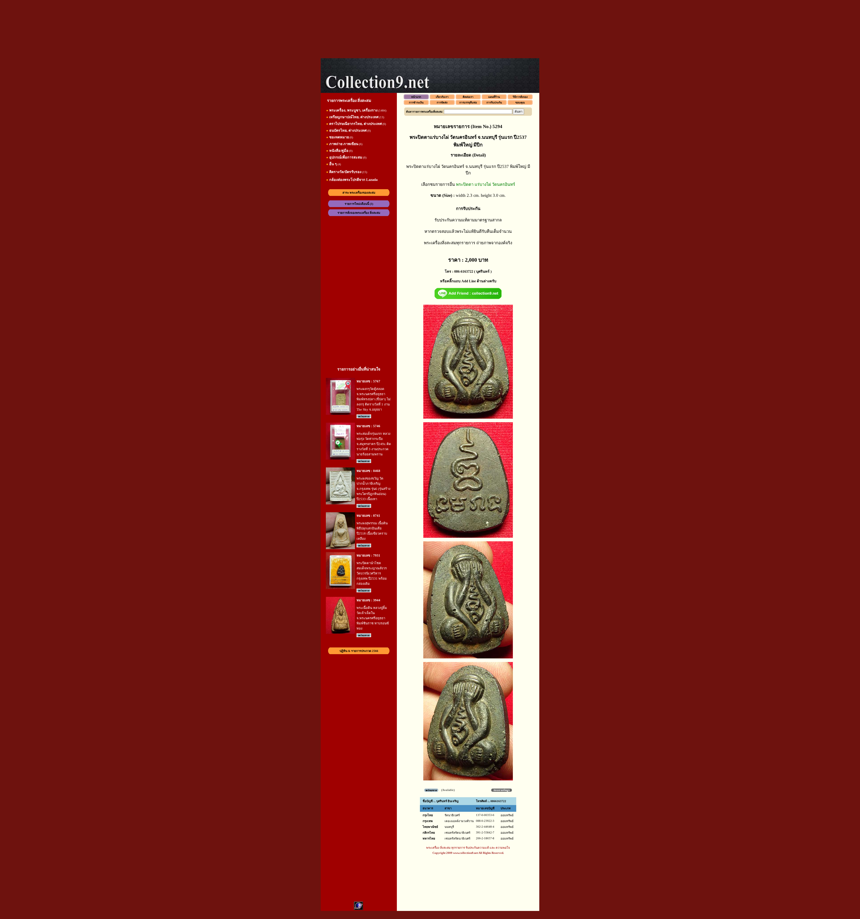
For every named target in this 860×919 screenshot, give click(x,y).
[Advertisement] (430, 29)
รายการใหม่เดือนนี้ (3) (359, 204)
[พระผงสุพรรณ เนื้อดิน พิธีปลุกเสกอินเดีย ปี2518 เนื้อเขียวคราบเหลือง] (340, 548)
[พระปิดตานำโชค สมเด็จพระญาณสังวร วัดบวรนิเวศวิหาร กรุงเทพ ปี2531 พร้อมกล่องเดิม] (340, 588)
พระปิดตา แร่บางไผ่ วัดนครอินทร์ (485, 184)
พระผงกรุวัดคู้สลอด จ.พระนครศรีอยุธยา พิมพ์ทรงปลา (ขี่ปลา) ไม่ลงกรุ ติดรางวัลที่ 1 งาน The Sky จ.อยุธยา (374, 399)
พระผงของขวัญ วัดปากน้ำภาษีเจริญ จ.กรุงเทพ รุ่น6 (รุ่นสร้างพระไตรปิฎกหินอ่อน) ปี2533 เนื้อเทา (373, 489)
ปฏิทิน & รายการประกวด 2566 (359, 651)
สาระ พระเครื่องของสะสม (358, 192)
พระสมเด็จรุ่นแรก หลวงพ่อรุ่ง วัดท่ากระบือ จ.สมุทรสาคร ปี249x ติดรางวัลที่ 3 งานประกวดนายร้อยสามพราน (374, 444)
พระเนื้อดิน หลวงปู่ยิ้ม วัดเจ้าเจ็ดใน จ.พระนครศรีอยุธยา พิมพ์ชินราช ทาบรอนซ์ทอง (373, 618)
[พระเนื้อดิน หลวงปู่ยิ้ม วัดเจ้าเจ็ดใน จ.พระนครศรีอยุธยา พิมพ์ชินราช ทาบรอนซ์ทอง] (340, 632)
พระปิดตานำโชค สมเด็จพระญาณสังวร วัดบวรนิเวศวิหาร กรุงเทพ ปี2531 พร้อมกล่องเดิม (372, 573)
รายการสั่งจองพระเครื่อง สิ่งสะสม (359, 212)
